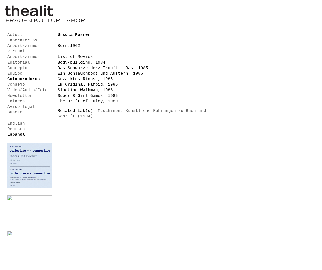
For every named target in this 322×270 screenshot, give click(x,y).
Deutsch (16, 129)
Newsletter (19, 96)
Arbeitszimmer (23, 46)
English (16, 123)
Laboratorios (22, 40)
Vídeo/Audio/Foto (27, 90)
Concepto (17, 68)
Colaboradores (23, 79)
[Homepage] (45, 21)
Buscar (14, 112)
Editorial (18, 62)
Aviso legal (21, 107)
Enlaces (16, 101)
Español (16, 134)
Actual (14, 35)
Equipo (14, 73)
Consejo (16, 84)
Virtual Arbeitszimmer (23, 54)
